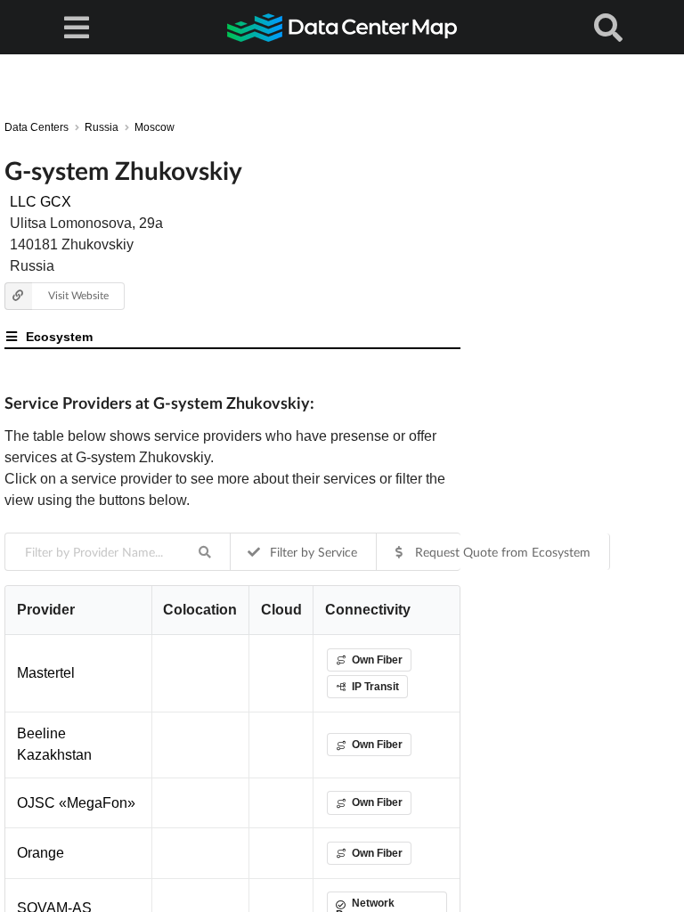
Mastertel (46, 672)
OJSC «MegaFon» (76, 802)
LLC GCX (40, 201)
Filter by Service (311, 551)
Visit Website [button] (78, 295)
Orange (40, 852)
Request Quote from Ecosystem (500, 551)
